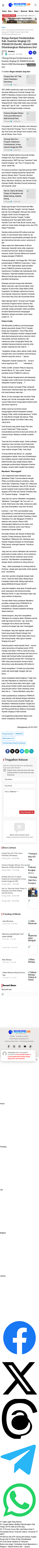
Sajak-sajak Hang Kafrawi (12, 1522)
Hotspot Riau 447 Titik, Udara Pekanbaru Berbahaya (13, 79)
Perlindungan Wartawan (27, 1041)
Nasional (24, 11)
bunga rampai (8, 734)
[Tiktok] (30, 1046)
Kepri (16, 11)
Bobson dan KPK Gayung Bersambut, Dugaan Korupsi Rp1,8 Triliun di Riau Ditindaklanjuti (18, 1538)
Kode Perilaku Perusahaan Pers (19, 1039)
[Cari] (35, 5)
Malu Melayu (7, 960)
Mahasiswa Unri (8, 738)
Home (4, 11)
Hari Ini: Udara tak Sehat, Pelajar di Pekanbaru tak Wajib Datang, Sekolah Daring (13, 194)
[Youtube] (25, 1046)
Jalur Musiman (7, 921)
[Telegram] (19, 1479)
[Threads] (19, 1438)
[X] (19, 1397)
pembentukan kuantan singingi (14, 743)
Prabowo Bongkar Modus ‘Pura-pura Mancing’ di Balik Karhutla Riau (13, 116)
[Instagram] (19, 1046)
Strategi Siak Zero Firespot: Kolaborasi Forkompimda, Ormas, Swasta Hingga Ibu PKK (13, 143)
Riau (9, 11)
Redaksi (11, 51)
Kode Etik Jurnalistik (22, 1036)
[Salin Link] (19, 1316)
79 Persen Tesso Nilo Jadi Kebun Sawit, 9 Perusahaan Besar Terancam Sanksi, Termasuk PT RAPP (19, 1532)
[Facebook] (9, 1046)
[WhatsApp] (19, 1519)
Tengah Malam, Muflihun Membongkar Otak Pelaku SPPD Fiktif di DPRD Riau (17, 1525)
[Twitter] (14, 1046)
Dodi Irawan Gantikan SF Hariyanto (15, 1541)
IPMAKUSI (19, 734)
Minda (31, 11)
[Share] (34, 52)
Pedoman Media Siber (11, 1041)
